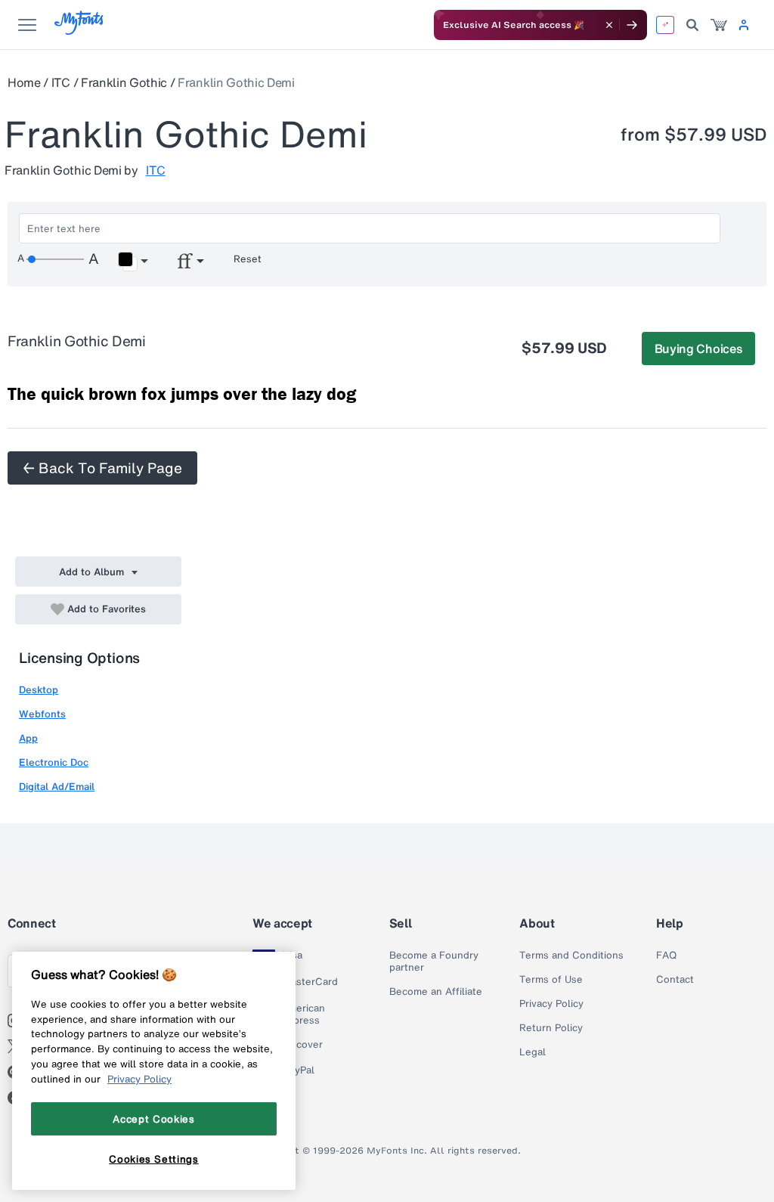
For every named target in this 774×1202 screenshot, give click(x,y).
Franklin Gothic (124, 82)
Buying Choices (699, 348)
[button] (132, 261)
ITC (60, 82)
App (28, 738)
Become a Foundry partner (433, 962)
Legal (532, 1052)
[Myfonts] (79, 31)
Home (24, 82)
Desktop (38, 690)
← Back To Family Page (102, 468)
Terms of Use (551, 980)
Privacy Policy (551, 1004)
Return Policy (551, 1028)
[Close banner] (609, 25)
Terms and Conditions (571, 956)
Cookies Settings (154, 1158)
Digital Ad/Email (56, 786)
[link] (719, 25)
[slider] (55, 259)
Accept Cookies (153, 1118)
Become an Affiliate (435, 992)
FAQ (666, 956)
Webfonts (42, 714)
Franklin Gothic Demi (236, 82)
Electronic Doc (53, 762)
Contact (675, 980)
